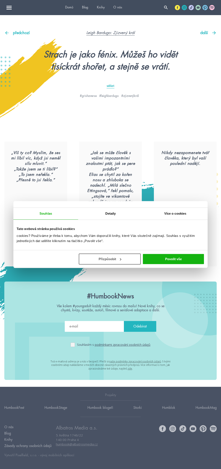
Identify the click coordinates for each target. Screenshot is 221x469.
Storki (137, 407)
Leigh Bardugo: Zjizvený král (110, 33)
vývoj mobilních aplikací (57, 455)
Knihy (101, 7)
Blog (85, 7)
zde (130, 368)
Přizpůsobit (107, 259)
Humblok (168, 407)
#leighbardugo (109, 95)
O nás (117, 7)
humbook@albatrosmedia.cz (77, 444)
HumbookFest (14, 407)
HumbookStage (55, 407)
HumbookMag (206, 407)
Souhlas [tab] (45, 213)
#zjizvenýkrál (130, 95)
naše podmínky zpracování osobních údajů (135, 361)
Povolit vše (173, 259)
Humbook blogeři (100, 407)
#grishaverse (88, 95)
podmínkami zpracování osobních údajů (122, 345)
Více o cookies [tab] (175, 213)
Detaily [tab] (110, 213)
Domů (69, 7)
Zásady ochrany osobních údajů (28, 446)
